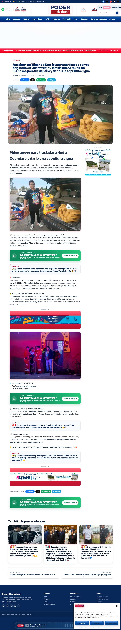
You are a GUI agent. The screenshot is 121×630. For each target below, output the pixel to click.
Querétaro (16, 19)
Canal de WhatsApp (75, 596)
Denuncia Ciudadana (99, 19)
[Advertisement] (60, 35)
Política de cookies (84, 627)
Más (75, 19)
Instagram (73, 601)
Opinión (112, 19)
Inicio (8, 19)
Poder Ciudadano (11, 594)
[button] (117, 606)
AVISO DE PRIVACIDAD (96, 627)
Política (47, 19)
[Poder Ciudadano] (60, 10)
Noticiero (56, 19)
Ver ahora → (114, 50)
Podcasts (84, 19)
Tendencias (67, 19)
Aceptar (82, 623)
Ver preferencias (111, 623)
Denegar (97, 623)
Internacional (37, 19)
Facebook (73, 599)
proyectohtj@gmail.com (27, 386)
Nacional (26, 19)
